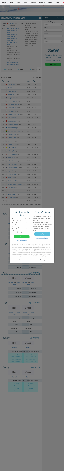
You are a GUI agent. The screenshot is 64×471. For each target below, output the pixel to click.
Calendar (4, 3)
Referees (50, 3)
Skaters (18, 3)
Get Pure (42, 234)
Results (11, 3)
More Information (21, 241)
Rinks (25, 3)
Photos (57, 3)
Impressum (22, 260)
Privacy (42, 260)
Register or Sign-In (42, 238)
